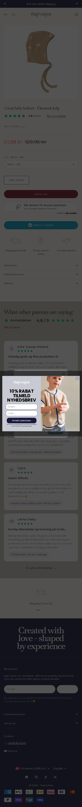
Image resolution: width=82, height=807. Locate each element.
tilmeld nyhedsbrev (21, 420)
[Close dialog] (77, 378)
